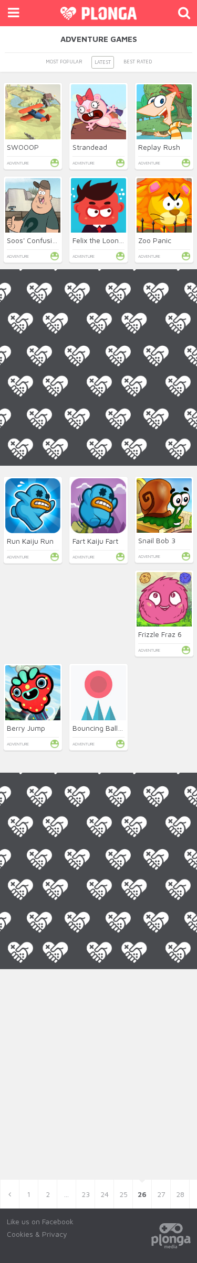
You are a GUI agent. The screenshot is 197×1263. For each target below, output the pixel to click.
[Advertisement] (98, 564)
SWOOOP (23, 146)
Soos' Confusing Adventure (52, 240)
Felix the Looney (99, 240)
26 (142, 1194)
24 (104, 1194)
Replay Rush (159, 146)
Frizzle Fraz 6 (160, 634)
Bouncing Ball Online (106, 727)
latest (103, 62)
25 (123, 1194)
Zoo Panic (154, 240)
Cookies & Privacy (37, 1233)
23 (85, 1194)
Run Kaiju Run (30, 540)
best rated (137, 61)
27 (161, 1194)
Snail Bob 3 (156, 540)
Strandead (89, 146)
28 (180, 1194)
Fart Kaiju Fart (95, 540)
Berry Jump (26, 727)
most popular (64, 61)
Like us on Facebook (40, 1221)
